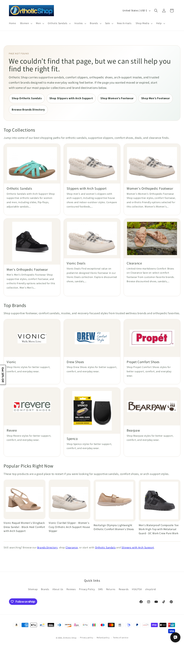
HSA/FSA (137, 589)
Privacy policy (86, 637)
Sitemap (33, 589)
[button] (26, 23)
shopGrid (150, 589)
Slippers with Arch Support (137, 547)
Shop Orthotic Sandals (27, 98)
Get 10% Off (2, 374)
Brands (45, 589)
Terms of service (120, 637)
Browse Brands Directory (28, 109)
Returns (110, 589)
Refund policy (103, 637)
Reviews (71, 589)
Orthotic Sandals (105, 547)
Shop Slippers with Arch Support (71, 98)
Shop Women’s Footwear (117, 98)
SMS (100, 589)
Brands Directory (47, 547)
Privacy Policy (87, 589)
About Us (57, 589)
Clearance (72, 547)
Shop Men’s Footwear (155, 98)
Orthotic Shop (69, 637)
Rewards (124, 589)
